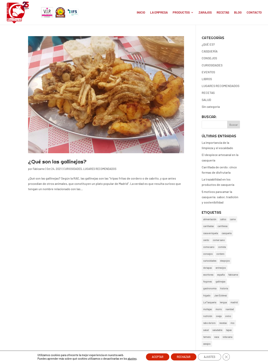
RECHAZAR (184, 356)
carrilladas (208, 226)
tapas (229, 330)
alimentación (209, 219)
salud (206, 330)
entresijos (221, 267)
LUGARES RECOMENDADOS (99, 168)
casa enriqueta (210, 233)
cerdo (206, 240)
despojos (225, 260)
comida (222, 247)
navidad (230, 309)
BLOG (238, 12)
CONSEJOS (209, 58)
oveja (219, 316)
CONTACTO (254, 12)
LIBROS (207, 79)
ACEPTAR (157, 356)
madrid (234, 302)
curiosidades (209, 260)
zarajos (207, 343)
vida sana (227, 337)
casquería (227, 233)
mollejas (207, 309)
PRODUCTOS (181, 12)
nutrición (207, 316)
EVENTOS (208, 72)
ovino (228, 316)
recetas (223, 323)
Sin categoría (211, 106)
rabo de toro (209, 323)
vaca (216, 337)
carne (233, 219)
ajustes (132, 358)
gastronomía (209, 288)
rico (232, 323)
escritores (208, 274)
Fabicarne (39, 168)
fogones (207, 281)
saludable (217, 330)
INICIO (141, 12)
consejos (208, 253)
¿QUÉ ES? (208, 44)
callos (223, 219)
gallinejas (220, 281)
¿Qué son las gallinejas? (57, 161)
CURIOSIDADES (72, 168)
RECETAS (223, 12)
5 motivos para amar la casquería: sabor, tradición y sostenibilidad (220, 197)
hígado (207, 295)
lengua (223, 302)
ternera (207, 337)
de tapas (207, 267)
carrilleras (223, 226)
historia (224, 288)
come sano (208, 247)
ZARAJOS (205, 12)
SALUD (206, 100)
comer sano (219, 240)
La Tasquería (209, 302)
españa (221, 274)
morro (219, 309)
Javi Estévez (220, 295)
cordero (220, 253)
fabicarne (233, 274)
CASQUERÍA (210, 51)
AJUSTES (209, 356)
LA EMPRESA (159, 12)
